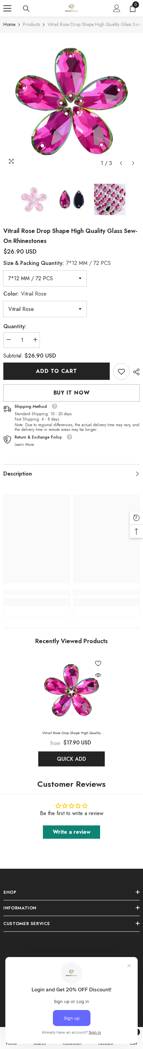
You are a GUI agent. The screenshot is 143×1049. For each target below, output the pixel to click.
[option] (71, 101)
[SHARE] (135, 372)
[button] (121, 163)
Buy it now (72, 393)
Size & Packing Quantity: (57, 263)
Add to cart (56, 371)
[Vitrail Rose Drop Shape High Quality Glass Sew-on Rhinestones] (71, 690)
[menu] (7, 8)
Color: (25, 294)
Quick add (71, 759)
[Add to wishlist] (98, 663)
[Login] (116, 8)
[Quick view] (98, 675)
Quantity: (14, 326)
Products (31, 24)
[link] (121, 371)
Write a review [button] (71, 832)
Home (9, 24)
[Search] (26, 9)
